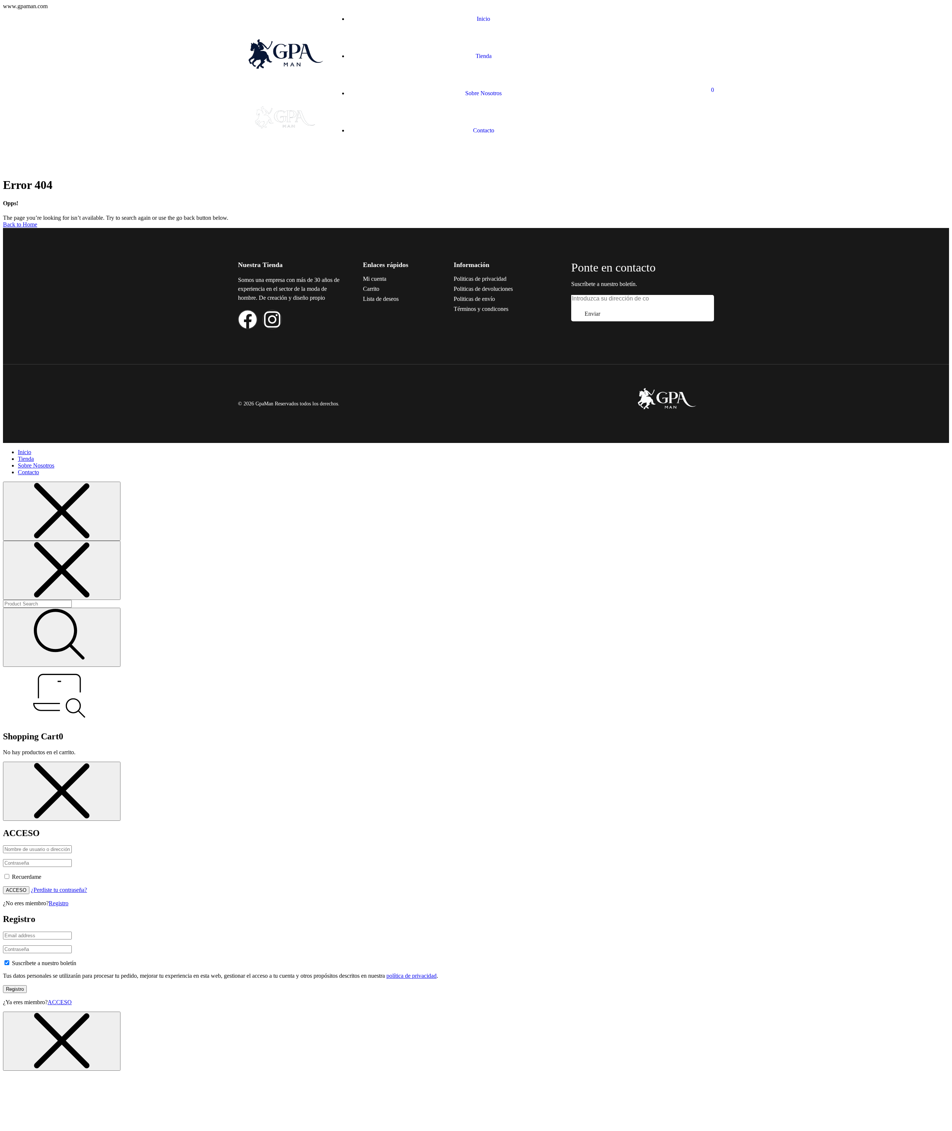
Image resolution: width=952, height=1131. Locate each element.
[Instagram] (272, 319)
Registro (58, 903)
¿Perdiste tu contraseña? (59, 890)
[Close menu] (61, 511)
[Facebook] (247, 319)
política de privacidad (411, 976)
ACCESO (16, 890)
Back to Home (20, 224)
